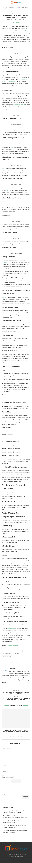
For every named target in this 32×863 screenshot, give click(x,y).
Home (3, 7)
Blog (6, 7)
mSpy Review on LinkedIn (12, 645)
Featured (11, 854)
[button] (3, 722)
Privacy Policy (23, 854)
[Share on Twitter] (21, 662)
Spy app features (7, 656)
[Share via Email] (24, 662)
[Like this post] (18, 662)
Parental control (7, 653)
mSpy (3, 57)
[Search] (30, 2)
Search (5, 794)
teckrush (14, 19)
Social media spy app (18, 653)
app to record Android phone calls (13, 127)
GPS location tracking (8, 651)
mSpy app (4, 297)
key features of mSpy (19, 104)
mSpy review (19, 651)
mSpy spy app (11, 628)
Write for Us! (16, 854)
